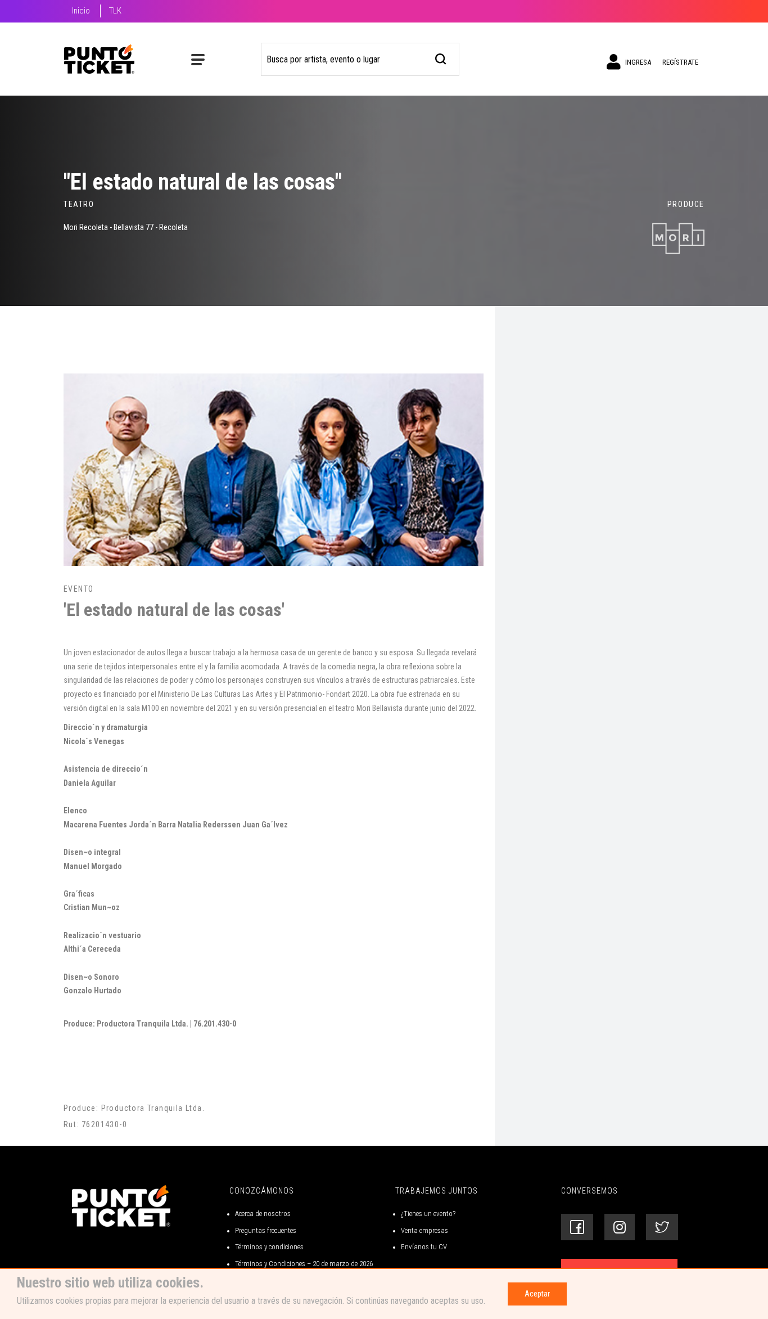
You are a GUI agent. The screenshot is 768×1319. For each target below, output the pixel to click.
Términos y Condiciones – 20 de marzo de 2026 (304, 1263)
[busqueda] (441, 57)
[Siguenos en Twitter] (662, 1227)
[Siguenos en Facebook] (577, 1227)
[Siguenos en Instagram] (619, 1227)
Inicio (81, 11)
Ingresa (637, 62)
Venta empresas (424, 1230)
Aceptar (537, 1293)
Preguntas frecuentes (265, 1230)
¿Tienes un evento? (428, 1213)
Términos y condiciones (269, 1247)
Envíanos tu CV (424, 1247)
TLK (115, 11)
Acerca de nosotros (263, 1213)
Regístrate (680, 62)
